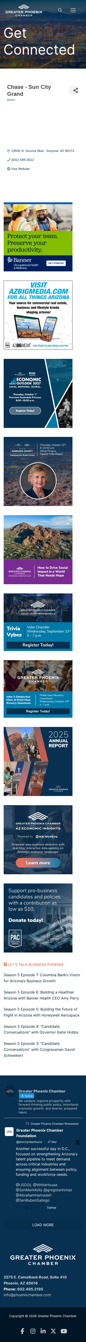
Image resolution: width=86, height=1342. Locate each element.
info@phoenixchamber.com (27, 1295)
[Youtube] (63, 1331)
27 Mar (52, 1142)
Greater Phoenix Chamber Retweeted (54, 1123)
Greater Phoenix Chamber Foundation (39, 1133)
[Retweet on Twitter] (27, 1123)
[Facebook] (22, 1331)
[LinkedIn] (43, 1331)
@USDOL (24, 1184)
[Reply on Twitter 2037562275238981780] (19, 1208)
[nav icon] (73, 10)
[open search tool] (60, 10)
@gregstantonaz (58, 1190)
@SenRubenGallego (33, 1200)
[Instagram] (33, 1331)
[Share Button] (74, 90)
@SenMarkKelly (29, 1190)
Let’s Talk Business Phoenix (36, 964)
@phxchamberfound (29, 1142)
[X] (53, 1331)
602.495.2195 (30, 1289)
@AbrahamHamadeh (33, 1195)
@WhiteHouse (45, 1184)
